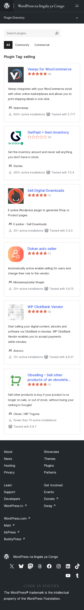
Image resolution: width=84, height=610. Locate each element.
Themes (49, 459)
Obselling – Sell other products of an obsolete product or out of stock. (48, 377)
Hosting (9, 465)
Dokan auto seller (42, 249)
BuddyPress (14, 539)
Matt (9, 525)
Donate (51, 499)
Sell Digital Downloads (46, 190)
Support (9, 492)
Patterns (50, 472)
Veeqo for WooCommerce (49, 69)
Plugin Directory (14, 17)
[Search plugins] (57, 33)
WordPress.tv (15, 506)
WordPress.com (17, 518)
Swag (50, 506)
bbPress (12, 532)
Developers (12, 499)
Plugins (49, 465)
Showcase (51, 452)
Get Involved (53, 485)
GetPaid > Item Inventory (48, 132)
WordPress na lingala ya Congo (35, 557)
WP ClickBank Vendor (45, 307)
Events (49, 492)
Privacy (9, 472)
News (8, 459)
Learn (8, 485)
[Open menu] (77, 6)
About (8, 452)
